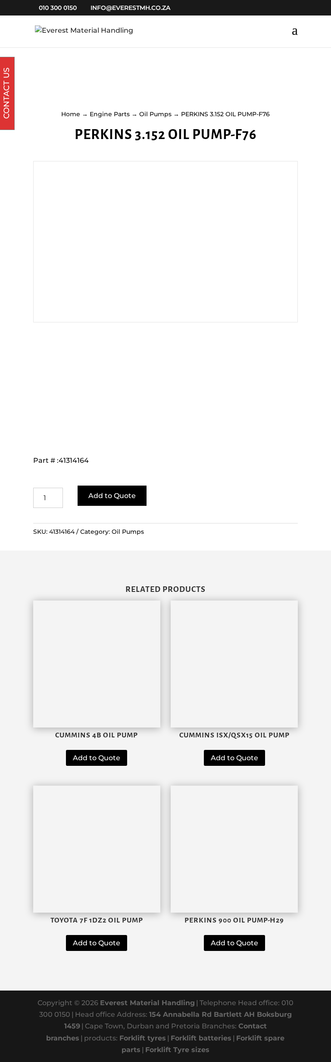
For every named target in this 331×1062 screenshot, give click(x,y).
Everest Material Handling (147, 1003)
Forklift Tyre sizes (177, 1050)
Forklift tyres (142, 1038)
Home (70, 114)
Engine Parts (110, 114)
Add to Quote (112, 496)
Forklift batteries (201, 1038)
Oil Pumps (155, 114)
